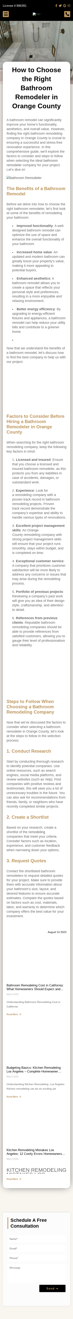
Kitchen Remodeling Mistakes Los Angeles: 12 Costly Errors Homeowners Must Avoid (34, 1152)
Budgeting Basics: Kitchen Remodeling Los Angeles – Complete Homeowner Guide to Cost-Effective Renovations (34, 1069)
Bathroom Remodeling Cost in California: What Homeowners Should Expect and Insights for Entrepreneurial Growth (35, 987)
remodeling (36, 832)
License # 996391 (15, 5)
